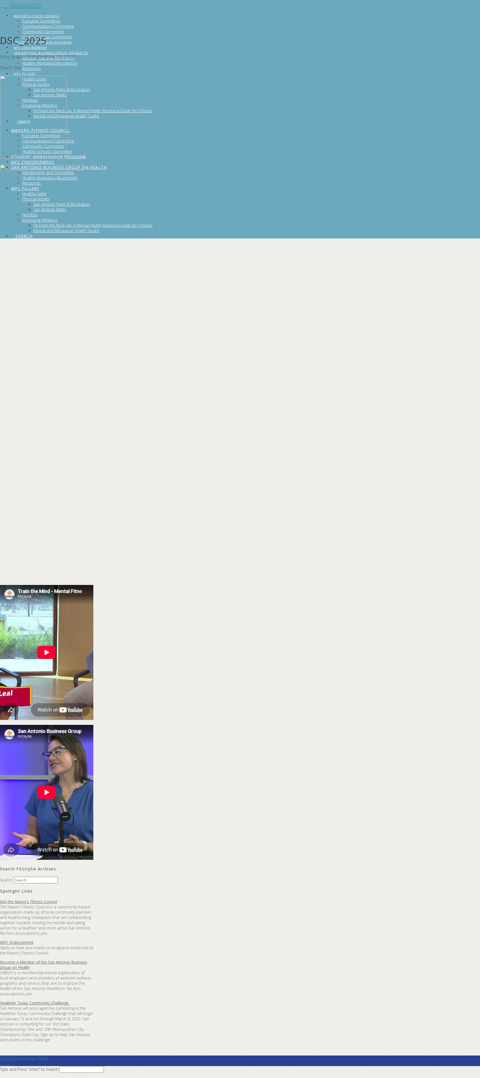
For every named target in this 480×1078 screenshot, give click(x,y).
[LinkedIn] (4, 1063)
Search (6, 880)
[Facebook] (1, 1063)
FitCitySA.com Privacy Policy (24, 1058)
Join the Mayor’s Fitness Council (28, 901)
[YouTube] (7, 1063)
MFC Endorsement (17, 942)
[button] (22, 4)
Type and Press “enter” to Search (29, 1069)
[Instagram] (10, 1063)
